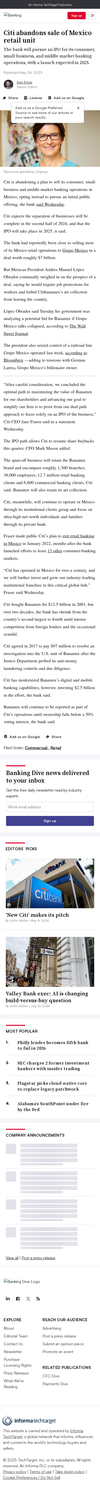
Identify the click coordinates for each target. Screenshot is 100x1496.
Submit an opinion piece (63, 1343)
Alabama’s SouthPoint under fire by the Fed (53, 1106)
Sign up (76, 15)
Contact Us (13, 1343)
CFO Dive (50, 1376)
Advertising (51, 1328)
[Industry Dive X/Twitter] (28, 1299)
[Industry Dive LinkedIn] (7, 1299)
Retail (55, 747)
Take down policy (70, 1471)
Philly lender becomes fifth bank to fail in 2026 (53, 1045)
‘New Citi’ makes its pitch (37, 914)
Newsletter (13, 1351)
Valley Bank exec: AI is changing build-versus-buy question (47, 997)
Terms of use (41, 1471)
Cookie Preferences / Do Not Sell (31, 1477)
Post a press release (38, 1257)
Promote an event (57, 1351)
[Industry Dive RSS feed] (38, 1299)
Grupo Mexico (75, 250)
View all (12, 1257)
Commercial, (37, 747)
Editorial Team (16, 1336)
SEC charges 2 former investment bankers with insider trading (53, 1066)
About (9, 1328)
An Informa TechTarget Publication (50, 5)
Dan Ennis (24, 82)
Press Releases (16, 1373)
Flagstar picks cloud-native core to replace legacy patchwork (52, 1086)
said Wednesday (50, 204)
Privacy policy (14, 1471)
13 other (55, 550)
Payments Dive (55, 1383)
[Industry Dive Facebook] (18, 1299)
